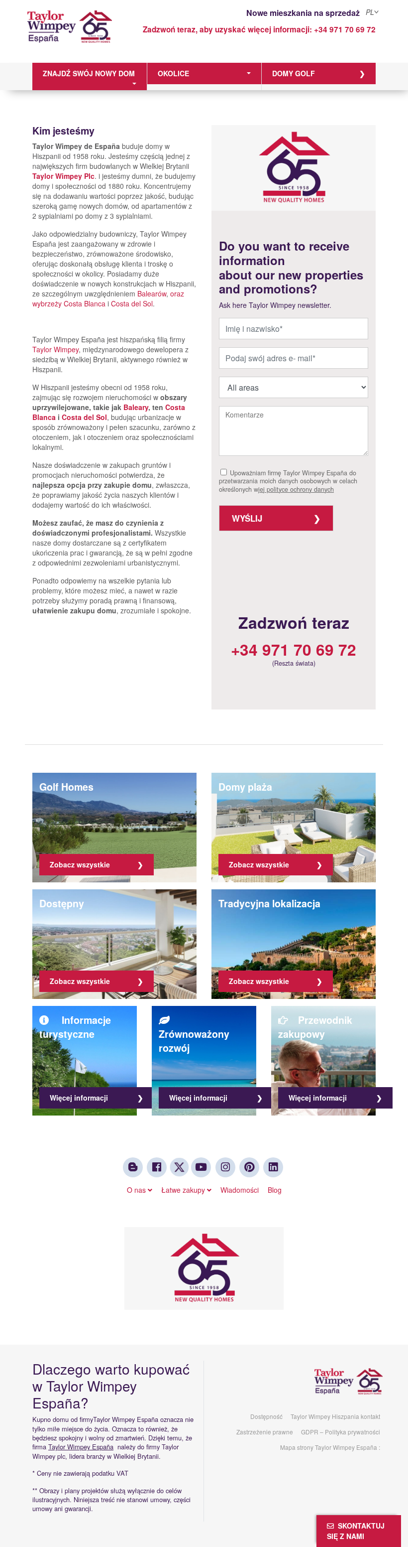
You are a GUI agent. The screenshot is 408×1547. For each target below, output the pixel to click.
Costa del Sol (132, 303)
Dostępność (266, 1416)
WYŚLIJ (247, 518)
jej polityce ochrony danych (296, 489)
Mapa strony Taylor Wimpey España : (330, 1447)
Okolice (173, 73)
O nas (137, 1190)
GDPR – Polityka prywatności (340, 1431)
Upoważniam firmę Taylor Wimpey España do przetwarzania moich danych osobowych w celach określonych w (288, 480)
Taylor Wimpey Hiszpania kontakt (335, 1416)
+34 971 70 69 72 (345, 29)
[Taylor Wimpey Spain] (69, 33)
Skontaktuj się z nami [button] (356, 1531)
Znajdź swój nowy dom (89, 73)
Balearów (151, 293)
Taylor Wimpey (55, 349)
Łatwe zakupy (184, 1190)
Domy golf (293, 73)
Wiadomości (239, 1190)
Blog (275, 1190)
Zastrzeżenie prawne (264, 1431)
